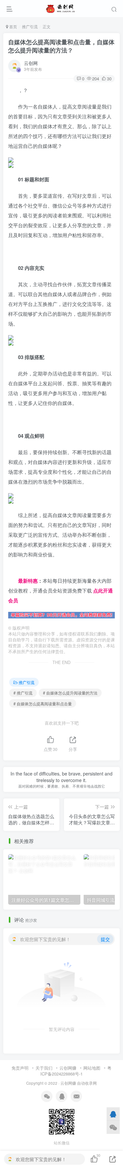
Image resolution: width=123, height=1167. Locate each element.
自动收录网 (87, 1083)
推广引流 (30, 26)
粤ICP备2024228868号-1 (76, 1071)
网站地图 (91, 1068)
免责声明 (20, 1068)
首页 (12, 26)
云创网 (31, 63)
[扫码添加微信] (113, 1127)
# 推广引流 (22, 692)
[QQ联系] (113, 1113)
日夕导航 (18, 570)
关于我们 (43, 1068)
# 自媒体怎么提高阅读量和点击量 (42, 703)
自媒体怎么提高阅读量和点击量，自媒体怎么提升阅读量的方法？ (61, 46)
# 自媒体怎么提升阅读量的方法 (70, 692)
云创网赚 (67, 1068)
